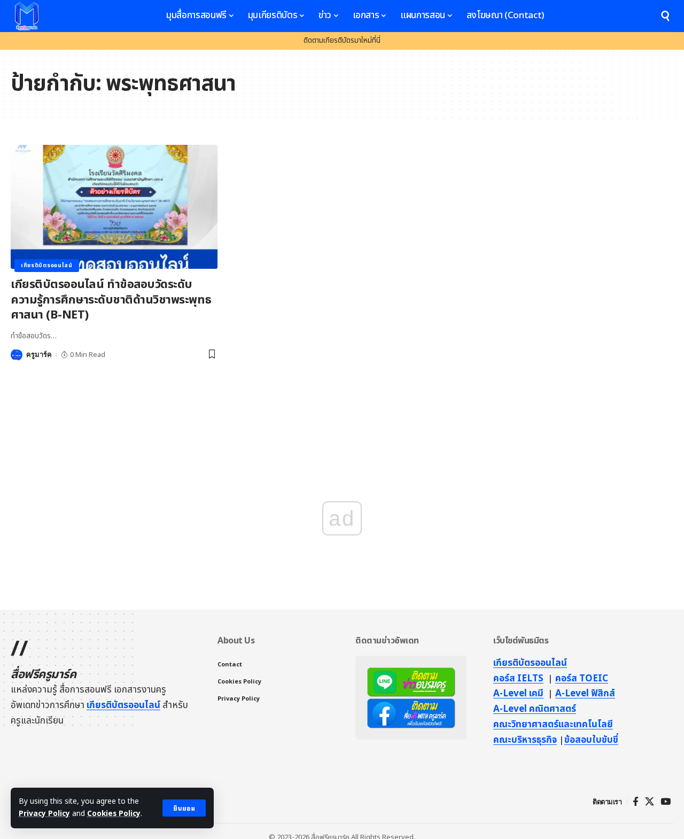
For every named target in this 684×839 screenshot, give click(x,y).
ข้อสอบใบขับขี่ (591, 740)
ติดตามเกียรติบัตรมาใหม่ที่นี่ (342, 40)
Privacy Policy (44, 814)
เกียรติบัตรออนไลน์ (47, 265)
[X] (649, 802)
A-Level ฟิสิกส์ (585, 694)
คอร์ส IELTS (518, 679)
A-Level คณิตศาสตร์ (534, 709)
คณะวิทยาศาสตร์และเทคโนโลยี (553, 725)
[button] (184, 808)
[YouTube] (665, 802)
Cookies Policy (114, 814)
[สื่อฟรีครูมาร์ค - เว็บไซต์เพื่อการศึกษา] (27, 16)
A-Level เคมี (518, 694)
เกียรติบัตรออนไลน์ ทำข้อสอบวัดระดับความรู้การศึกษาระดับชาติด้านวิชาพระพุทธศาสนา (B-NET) (111, 300)
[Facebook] (635, 802)
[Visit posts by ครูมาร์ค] (16, 355)
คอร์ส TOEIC (581, 679)
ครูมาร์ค (39, 354)
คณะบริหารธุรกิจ (525, 740)
